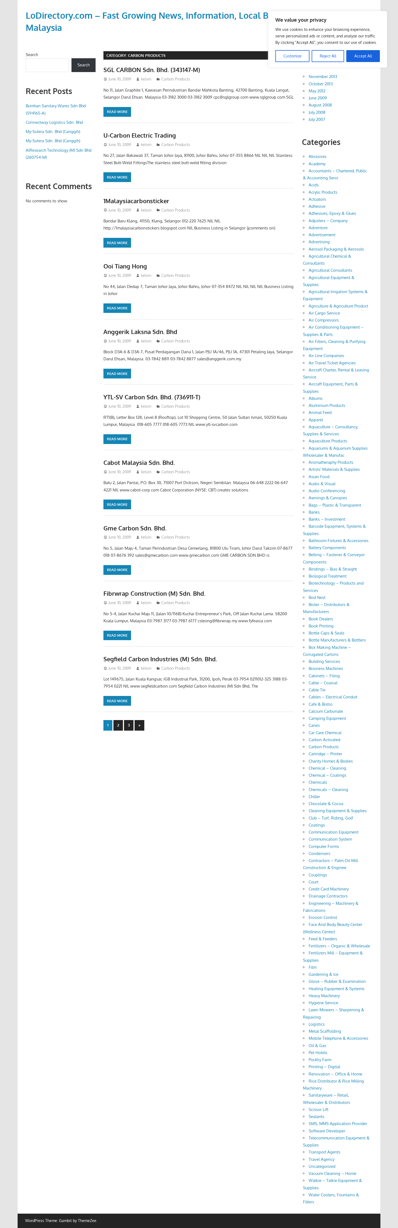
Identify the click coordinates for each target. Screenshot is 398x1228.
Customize (292, 56)
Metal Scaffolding (325, 1031)
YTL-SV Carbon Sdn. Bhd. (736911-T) (151, 397)
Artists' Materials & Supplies (334, 469)
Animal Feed (320, 412)
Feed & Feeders (323, 938)
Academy (317, 163)
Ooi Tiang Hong (125, 266)
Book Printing (321, 625)
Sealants (316, 1116)
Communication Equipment (333, 832)
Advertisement (322, 234)
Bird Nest (317, 597)
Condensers (319, 853)
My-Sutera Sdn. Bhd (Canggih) (53, 131)
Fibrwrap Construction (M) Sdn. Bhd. (154, 593)
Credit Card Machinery (329, 889)
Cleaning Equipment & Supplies (338, 810)
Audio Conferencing (327, 490)
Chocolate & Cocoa (326, 803)
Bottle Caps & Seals (326, 633)
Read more (117, 111)
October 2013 (321, 83)
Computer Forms (324, 846)
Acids (314, 184)
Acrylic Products (323, 192)
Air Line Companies (326, 355)
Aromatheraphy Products (331, 462)
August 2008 (320, 105)
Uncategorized (322, 1166)
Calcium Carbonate (326, 711)
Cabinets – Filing (324, 675)
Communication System (330, 839)
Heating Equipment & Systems (336, 988)
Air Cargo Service (324, 313)
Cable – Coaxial (323, 682)
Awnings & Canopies (328, 497)
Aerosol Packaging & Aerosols (336, 249)
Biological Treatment (328, 576)
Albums (315, 398)
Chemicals (318, 782)
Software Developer (327, 1130)
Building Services (324, 661)
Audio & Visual (322, 483)
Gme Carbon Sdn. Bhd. (135, 528)
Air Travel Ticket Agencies (332, 362)
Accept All (363, 56)
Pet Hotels (318, 1052)
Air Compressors (324, 320)
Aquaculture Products (328, 440)
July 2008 (317, 112)
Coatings (317, 825)
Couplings (318, 874)
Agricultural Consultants (330, 270)
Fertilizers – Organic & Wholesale (339, 945)
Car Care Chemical (325, 732)
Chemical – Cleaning (327, 768)
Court (313, 881)
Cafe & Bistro (320, 704)
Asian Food (319, 476)
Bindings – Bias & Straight (333, 569)
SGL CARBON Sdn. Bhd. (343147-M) (151, 69)
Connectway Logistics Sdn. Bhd (54, 122)
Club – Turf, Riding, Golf (331, 818)
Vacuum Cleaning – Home (332, 1173)
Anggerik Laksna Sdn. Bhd (140, 331)
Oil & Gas (317, 1045)
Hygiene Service (323, 1002)
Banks (314, 512)
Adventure (318, 227)
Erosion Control (323, 917)
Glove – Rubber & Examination (337, 981)
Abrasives (318, 156)
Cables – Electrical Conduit (333, 696)
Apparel (316, 419)
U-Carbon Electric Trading (139, 135)
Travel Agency (321, 1159)
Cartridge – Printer (325, 753)
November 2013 (323, 76)
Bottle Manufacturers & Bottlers (337, 640)
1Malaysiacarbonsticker (136, 201)
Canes (314, 725)
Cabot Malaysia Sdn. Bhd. (139, 462)
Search (32, 54)
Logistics (317, 1024)
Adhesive (317, 206)
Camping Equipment (327, 718)
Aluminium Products (327, 405)
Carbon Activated (324, 739)
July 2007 (317, 119)
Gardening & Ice (323, 974)
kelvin (146, 79)
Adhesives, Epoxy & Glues (332, 213)
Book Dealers (321, 618)
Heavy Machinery (324, 995)
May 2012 (317, 90)
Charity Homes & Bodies (331, 761)
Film (313, 967)
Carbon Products (175, 79)
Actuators (317, 199)
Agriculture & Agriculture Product (338, 306)
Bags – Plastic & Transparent (335, 505)
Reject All (328, 56)
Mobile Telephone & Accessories (338, 1038)
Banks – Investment (327, 519)
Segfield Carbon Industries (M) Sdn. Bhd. (160, 659)
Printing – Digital (324, 1066)
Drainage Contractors (328, 896)
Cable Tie (317, 689)
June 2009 (318, 98)
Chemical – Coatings (327, 775)
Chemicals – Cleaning (328, 789)
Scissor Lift (318, 1109)
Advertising (319, 241)
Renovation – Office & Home (335, 1074)
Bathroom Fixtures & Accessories (338, 540)
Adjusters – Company (328, 220)
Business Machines (326, 668)
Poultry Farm (320, 1059)
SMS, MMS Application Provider (338, 1123)
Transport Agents (324, 1152)
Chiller (314, 796)
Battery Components (327, 547)
